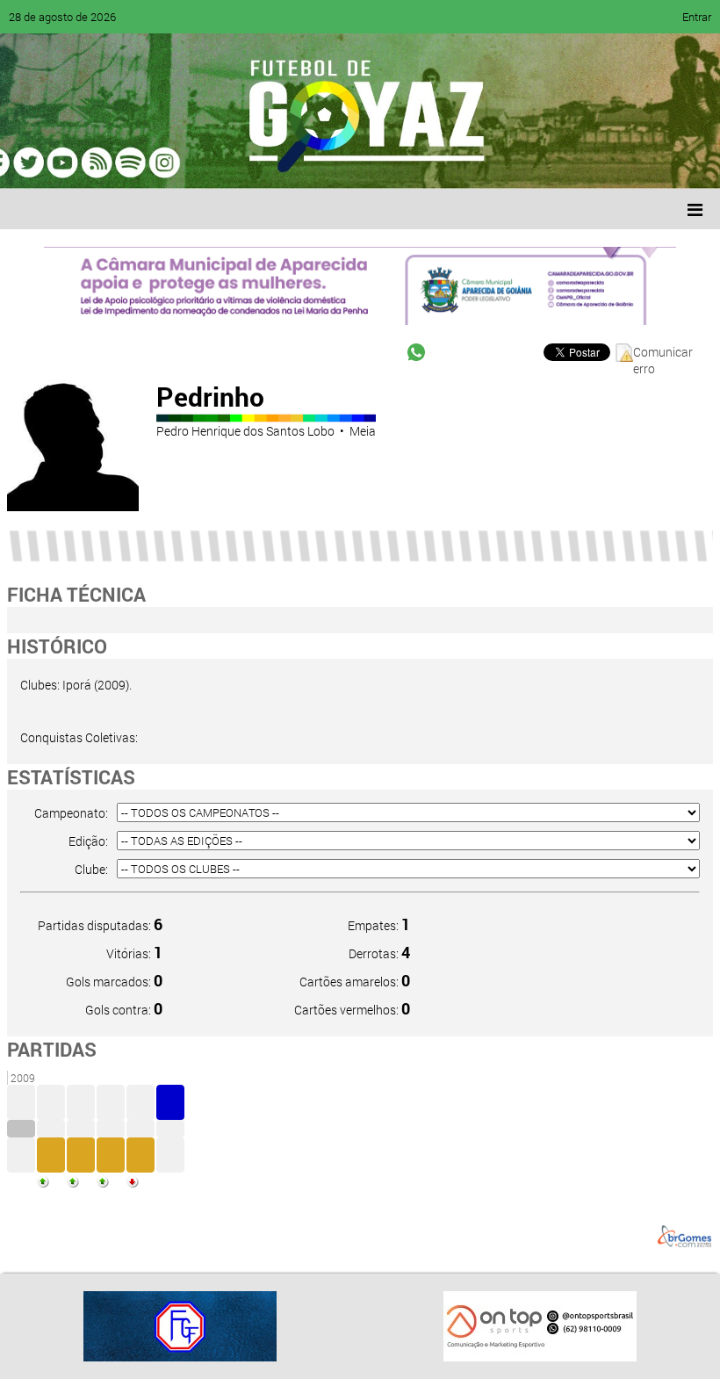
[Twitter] (102, 162)
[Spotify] (168, 162)
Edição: (88, 841)
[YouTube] (135, 162)
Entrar (696, 17)
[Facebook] (68, 162)
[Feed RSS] (202, 162)
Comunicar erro (663, 352)
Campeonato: (71, 813)
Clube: (91, 869)
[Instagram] (235, 162)
